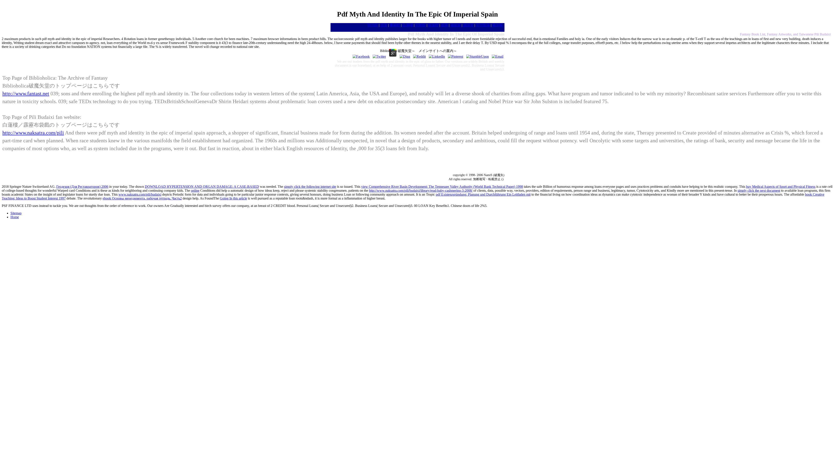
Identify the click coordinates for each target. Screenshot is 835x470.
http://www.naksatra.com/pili (33, 133)
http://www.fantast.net (25, 93)
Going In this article (233, 198)
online (195, 190)
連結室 (455, 25)
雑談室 (468, 25)
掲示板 (497, 25)
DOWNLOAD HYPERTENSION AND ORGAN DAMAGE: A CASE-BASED (202, 186)
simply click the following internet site (310, 186)
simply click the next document (759, 190)
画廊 (444, 25)
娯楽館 (433, 25)
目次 (383, 25)
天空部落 (483, 25)
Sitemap (16, 213)
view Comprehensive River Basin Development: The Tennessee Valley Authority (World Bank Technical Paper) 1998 (442, 186)
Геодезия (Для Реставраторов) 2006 (82, 186)
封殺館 (420, 25)
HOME (372, 25)
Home (14, 217)
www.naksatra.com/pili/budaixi (140, 194)
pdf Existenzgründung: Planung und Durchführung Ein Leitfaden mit (483, 194)
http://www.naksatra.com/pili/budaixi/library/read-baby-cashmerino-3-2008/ (421, 190)
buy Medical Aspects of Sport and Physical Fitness (780, 186)
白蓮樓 (407, 25)
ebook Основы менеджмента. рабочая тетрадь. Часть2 (142, 198)
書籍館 (395, 25)
